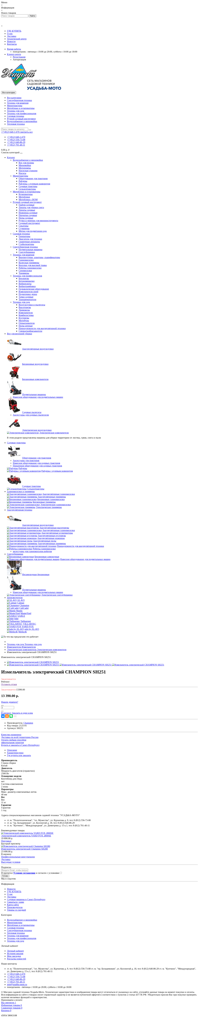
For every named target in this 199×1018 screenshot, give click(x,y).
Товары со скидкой (16, 910)
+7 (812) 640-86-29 (16, 142)
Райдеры (23, 181)
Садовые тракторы (28, 186)
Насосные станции (28, 170)
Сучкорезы (24, 228)
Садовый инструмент (29, 223)
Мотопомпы (25, 168)
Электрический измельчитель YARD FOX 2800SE (26, 835)
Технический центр (17, 39)
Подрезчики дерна (28, 294)
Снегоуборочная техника (19, 100)
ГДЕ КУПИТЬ (14, 31)
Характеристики (15, 752)
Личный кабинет (15, 951)
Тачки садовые (26, 297)
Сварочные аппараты (29, 241)
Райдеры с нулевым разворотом (34, 184)
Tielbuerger (25, 621)
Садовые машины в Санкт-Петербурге (26, 899)
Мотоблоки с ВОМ (28, 199)
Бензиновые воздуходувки (35, 364)
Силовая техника (15, 116)
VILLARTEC (29, 624)
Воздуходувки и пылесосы (32, 304)
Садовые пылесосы (31, 412)
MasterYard (26, 613)
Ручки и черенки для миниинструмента (38, 220)
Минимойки (25, 165)
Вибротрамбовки (27, 286)
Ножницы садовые (28, 212)
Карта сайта (13, 904)
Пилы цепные (26, 326)
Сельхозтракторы (27, 189)
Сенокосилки (25, 270)
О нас (10, 33)
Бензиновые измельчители (35, 379)
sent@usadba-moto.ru (17, 984)
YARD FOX (28, 626)
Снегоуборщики (27, 252)
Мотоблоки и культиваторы (21, 108)
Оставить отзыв (9, 684)
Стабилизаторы (26, 244)
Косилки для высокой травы (33, 265)
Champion (24, 605)
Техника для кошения (17, 103)
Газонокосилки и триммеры (21, 491)
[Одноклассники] (7, 716)
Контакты (12, 44)
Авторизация (19, 59)
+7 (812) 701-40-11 (16, 145)
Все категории (14, 97)
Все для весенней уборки (19, 333)
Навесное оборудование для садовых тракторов (36, 463)
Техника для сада (15, 111)
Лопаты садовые (27, 210)
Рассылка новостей (16, 959)
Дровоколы (24, 310)
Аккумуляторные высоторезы (54, 527)
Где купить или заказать (19, 755)
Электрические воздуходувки (37, 430)
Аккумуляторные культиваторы (57, 533)
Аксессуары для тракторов (26, 460)
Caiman (20, 603)
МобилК (22, 631)
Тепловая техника (16, 124)
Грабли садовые (26, 205)
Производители (15, 597)
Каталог (11, 157)
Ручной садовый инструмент (21, 118)
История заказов (15, 953)
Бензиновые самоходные (47, 556)
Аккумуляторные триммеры (52, 496)
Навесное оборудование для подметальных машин (38, 397)
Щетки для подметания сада (33, 231)
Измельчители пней (28, 291)
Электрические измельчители (54, 432)
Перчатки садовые (28, 215)
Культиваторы (26, 194)
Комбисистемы (26, 315)
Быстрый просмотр (10, 843)
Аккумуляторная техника (19, 510)
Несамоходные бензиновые (35, 574)
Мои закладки (14, 956)
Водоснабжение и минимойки (22, 121)
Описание (12, 750)
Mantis (19, 610)
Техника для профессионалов (21, 113)
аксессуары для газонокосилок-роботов (32, 551)
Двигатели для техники (30, 239)
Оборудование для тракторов (33, 178)
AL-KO (21, 600)
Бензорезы (24, 278)
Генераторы (24, 236)
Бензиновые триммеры (44, 502)
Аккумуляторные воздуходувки (38, 349)
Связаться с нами (15, 902)
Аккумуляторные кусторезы (52, 535)
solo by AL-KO (31, 629)
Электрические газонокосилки (55, 504)
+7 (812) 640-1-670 (16, 137)
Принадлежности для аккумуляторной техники (42, 328)
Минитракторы (14, 105)
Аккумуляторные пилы (44, 541)
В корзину (6, 854)
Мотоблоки (24, 197)
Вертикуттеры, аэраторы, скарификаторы (39, 257)
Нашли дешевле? (9, 702)
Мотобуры (24, 320)
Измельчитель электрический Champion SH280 (24, 849)
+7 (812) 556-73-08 (16, 139)
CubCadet (24, 608)
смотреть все (26, 132)
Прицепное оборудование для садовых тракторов (37, 466)
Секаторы (23, 226)
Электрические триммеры (49, 507)
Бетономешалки (27, 281)
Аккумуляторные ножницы (51, 538)
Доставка (11, 36)
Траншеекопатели (27, 299)
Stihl (16, 618)
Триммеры (24, 273)
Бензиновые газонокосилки (51, 499)
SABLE (21, 616)
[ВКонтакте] (3, 716)
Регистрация (19, 57)
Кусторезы (24, 318)
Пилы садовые (26, 218)
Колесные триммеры (29, 262)
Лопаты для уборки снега (31, 207)
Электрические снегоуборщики (57, 595)
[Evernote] (11, 716)
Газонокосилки (26, 260)
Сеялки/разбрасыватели (30, 331)
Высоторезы (25, 307)
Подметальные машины (30, 249)
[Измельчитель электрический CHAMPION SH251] (33, 662)
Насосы (22, 173)
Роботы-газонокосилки (30, 268)
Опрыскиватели (27, 323)
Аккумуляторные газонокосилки (58, 494)
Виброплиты (25, 283)
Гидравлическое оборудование (34, 289)
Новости (11, 41)
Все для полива (26, 162)
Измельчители (26, 312)
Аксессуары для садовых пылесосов (31, 415)
